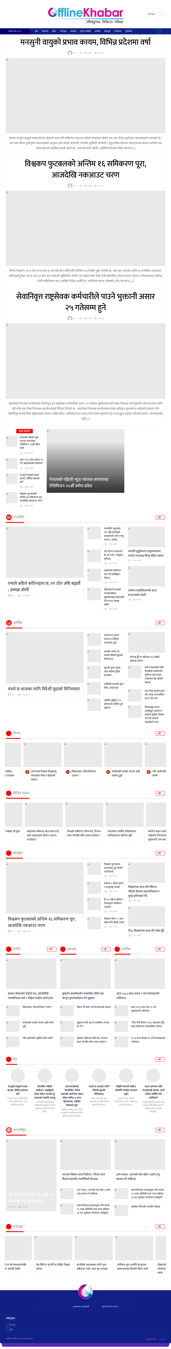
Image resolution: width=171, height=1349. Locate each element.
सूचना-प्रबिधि (85, 31)
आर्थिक (98, 31)
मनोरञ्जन (63, 31)
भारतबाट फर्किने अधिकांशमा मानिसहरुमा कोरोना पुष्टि (103, 833)
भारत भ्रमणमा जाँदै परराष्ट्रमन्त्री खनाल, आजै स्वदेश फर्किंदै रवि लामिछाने (153, 1092)
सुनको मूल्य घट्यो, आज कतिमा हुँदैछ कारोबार (112, 671)
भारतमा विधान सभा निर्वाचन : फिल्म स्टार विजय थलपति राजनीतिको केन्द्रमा (83, 1177)
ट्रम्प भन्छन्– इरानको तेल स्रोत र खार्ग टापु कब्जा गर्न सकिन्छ (93, 1192)
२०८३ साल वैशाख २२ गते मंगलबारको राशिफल (148, 1040)
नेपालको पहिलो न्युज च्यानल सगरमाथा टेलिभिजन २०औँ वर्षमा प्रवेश (30, 442)
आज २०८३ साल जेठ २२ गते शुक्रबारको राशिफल (143, 1009)
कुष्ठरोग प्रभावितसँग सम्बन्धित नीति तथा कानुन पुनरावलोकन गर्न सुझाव (83, 996)
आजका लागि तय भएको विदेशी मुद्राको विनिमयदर (113, 655)
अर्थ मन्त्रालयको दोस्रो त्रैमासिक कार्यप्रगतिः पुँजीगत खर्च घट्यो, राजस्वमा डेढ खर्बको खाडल (154, 675)
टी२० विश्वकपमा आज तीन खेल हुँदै (146, 930)
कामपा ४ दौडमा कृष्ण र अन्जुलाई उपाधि (113, 885)
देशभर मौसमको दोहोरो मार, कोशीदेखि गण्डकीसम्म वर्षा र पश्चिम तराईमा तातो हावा (30, 996)
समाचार (45, 31)
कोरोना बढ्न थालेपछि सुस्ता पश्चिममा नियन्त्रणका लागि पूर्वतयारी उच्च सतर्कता (143, 835)
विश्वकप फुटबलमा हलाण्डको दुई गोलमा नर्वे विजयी (113, 868)
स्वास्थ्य (73, 31)
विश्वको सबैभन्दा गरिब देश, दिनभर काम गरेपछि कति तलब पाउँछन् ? (65, 833)
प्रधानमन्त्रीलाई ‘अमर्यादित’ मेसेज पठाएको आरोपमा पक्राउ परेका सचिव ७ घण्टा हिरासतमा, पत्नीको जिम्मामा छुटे (72, 1095)
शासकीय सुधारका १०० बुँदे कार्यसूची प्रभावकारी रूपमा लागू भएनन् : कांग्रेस (114, 534)
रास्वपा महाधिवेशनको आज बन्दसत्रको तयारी (142, 593)
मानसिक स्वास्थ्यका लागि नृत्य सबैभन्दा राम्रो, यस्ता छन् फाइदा (63, 1266)
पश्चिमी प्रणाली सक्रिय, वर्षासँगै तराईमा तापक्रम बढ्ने (126, 1090)
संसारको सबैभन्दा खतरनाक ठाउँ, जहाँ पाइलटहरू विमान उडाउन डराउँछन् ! (24, 835)
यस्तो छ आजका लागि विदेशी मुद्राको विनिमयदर (44, 689)
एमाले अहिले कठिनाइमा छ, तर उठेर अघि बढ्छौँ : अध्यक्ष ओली (44, 586)
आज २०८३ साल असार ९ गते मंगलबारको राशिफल (137, 996)
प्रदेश (54, 31)
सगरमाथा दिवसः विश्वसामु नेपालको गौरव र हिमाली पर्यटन (26, 775)
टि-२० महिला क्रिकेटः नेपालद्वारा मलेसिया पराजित (113, 903)
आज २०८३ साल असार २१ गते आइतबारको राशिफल (31, 461)
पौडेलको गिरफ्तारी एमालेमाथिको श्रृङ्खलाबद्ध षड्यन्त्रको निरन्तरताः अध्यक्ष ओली (114, 597)
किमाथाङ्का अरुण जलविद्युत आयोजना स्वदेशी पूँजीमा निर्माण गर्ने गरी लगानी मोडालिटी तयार (154, 714)
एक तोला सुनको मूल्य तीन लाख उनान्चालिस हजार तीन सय (154, 695)
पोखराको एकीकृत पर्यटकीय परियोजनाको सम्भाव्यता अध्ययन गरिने (145, 1268)
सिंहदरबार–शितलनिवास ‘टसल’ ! (66, 773)
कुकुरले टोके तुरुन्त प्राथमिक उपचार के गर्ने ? (93, 1025)
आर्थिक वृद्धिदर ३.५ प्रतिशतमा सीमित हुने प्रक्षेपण (113, 704)
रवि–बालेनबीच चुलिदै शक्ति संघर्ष (148, 773)
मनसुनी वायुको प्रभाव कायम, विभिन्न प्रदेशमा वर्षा (85, 42)
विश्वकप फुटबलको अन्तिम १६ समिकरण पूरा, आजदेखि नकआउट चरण (85, 169)
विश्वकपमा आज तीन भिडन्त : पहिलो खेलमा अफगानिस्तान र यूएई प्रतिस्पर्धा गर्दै (144, 891)
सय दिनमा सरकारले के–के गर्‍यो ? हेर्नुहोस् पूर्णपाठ (113, 555)
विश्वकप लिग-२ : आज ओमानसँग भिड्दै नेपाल (114, 921)
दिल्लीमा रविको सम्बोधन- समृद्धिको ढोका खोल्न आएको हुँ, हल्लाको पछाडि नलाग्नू (44, 1092)
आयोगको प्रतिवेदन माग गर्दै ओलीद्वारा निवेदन (112, 574)
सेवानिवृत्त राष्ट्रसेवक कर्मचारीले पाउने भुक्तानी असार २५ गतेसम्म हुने (85, 302)
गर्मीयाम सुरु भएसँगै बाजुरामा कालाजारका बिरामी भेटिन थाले (104, 1266)
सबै (159, 517)
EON (74, 53)
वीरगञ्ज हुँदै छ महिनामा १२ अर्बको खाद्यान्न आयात (144, 659)
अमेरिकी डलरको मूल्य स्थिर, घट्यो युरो (114, 686)
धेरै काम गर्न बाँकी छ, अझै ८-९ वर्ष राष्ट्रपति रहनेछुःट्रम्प (31, 1198)
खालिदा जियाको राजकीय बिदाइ (145, 1207)
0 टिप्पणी (101, 53)
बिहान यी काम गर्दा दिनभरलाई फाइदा (94, 1007)
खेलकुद (107, 31)
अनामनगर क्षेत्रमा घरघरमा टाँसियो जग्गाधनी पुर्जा (111, 639)
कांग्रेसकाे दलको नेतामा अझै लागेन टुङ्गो (108, 773)
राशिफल (118, 31)
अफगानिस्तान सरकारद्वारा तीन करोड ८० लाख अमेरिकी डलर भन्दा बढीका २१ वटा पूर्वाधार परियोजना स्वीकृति (93, 1209)
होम (36, 31)
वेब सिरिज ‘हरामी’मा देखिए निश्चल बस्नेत (25, 1266)
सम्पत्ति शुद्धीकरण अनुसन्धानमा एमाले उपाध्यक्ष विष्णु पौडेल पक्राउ (146, 553)
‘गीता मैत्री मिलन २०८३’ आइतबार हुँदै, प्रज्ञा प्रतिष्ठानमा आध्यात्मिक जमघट (148, 1025)
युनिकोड (128, 31)
